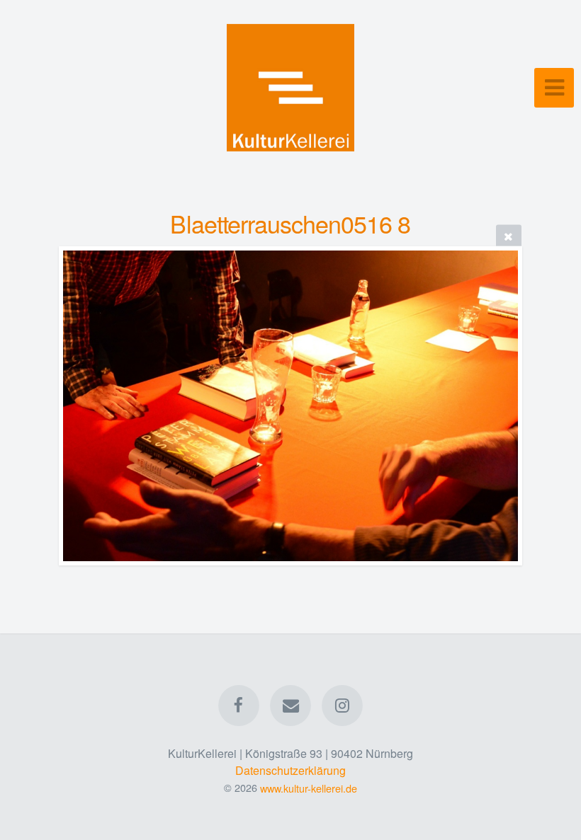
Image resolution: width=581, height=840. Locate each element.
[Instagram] (342, 705)
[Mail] (290, 705)
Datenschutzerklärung (290, 770)
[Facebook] (238, 705)
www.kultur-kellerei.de (308, 787)
